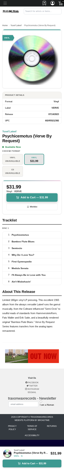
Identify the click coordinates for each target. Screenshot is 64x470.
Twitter (33, 386)
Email (33, 392)
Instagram (33, 389)
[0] (61, 4)
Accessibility (32, 435)
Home (5, 25)
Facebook (33, 382)
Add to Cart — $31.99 (34, 197)
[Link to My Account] (52, 3)
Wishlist (33, 207)
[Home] (10, 11)
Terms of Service (32, 428)
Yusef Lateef (16, 25)
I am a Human (47, 405)
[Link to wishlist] (44, 3)
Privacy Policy (12, 428)
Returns (52, 426)
